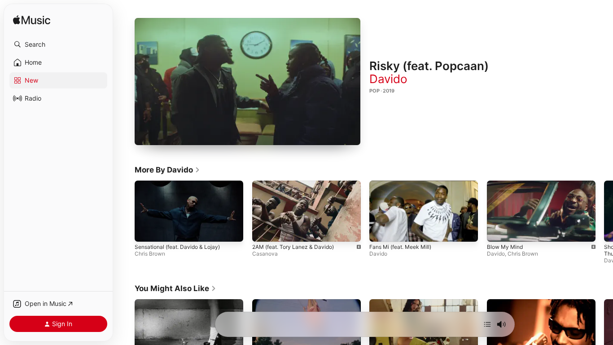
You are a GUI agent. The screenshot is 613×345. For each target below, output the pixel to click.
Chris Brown (150, 253)
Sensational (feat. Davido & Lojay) (177, 246)
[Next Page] (604, 211)
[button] (58, 44)
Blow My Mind (505, 246)
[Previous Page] (125, 211)
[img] (31, 20)
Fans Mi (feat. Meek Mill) (400, 246)
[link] (167, 170)
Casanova (265, 253)
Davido (388, 79)
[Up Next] (487, 324)
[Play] (247, 81)
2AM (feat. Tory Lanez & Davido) (293, 246)
